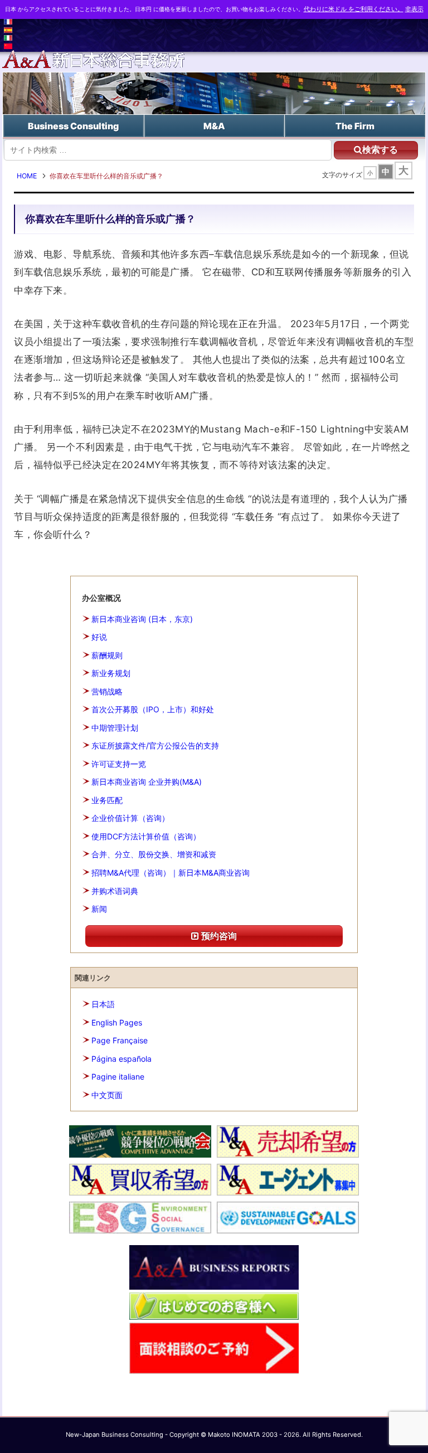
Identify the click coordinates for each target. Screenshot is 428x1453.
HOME (27, 176)
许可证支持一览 (118, 764)
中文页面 (107, 1095)
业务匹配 (107, 800)
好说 (99, 637)
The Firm (354, 126)
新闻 (99, 908)
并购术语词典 (114, 891)
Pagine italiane (117, 1076)
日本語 (103, 1004)
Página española (121, 1058)
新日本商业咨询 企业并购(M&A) (146, 781)
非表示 (414, 9)
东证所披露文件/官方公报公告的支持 (155, 745)
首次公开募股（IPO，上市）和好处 (152, 709)
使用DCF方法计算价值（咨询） (146, 836)
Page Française (119, 1040)
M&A (214, 126)
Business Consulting (73, 126)
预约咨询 (218, 935)
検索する (380, 149)
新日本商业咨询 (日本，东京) (142, 619)
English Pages (116, 1022)
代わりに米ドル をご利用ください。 (353, 9)
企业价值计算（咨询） (130, 818)
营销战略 (107, 691)
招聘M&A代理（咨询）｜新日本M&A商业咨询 (170, 872)
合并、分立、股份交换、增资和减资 (153, 854)
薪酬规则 (107, 655)
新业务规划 (110, 673)
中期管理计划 (114, 727)
